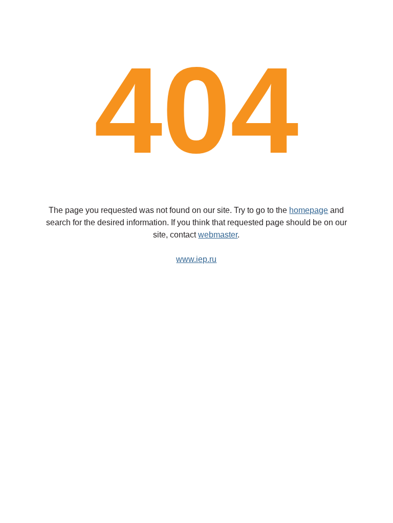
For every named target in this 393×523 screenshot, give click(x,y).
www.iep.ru (196, 259)
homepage (308, 210)
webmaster (217, 234)
